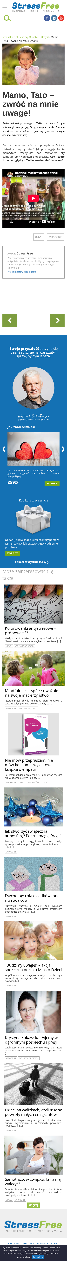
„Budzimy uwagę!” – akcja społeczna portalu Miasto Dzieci (33, 967)
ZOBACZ (52, 483)
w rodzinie (55, 237)
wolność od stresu (24, 646)
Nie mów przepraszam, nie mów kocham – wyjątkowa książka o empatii (29, 764)
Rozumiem (38, 1257)
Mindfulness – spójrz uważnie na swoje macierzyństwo (31, 693)
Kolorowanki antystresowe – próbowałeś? (30, 630)
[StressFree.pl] (27, 6)
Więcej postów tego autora (21, 271)
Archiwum (11, 782)
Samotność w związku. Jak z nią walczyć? (33, 1181)
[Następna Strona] (57, 320)
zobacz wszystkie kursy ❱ (32, 562)
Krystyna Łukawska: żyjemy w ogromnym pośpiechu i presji (31, 1040)
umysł (39, 237)
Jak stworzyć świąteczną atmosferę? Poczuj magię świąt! (33, 833)
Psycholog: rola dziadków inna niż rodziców (32, 898)
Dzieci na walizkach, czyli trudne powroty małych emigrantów (33, 1112)
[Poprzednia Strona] (9, 320)
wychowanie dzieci (28, 708)
